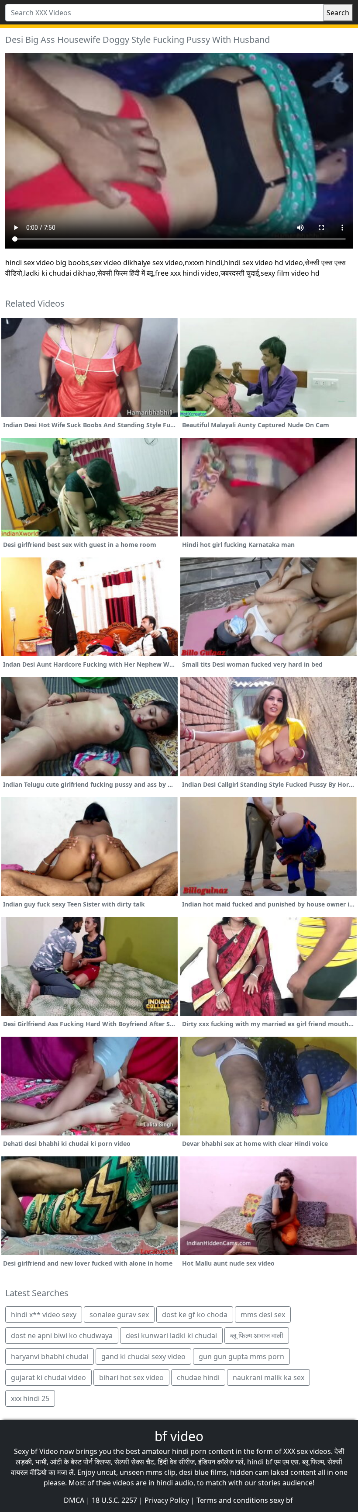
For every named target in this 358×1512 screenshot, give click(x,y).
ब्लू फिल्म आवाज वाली (256, 1335)
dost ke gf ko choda (194, 1314)
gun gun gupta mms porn (241, 1356)
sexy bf (281, 1500)
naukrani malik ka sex (268, 1377)
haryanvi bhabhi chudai (49, 1356)
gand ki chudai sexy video (143, 1356)
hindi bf (259, 1462)
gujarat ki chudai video (48, 1377)
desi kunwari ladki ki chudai (171, 1335)
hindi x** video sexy (43, 1314)
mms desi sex (263, 1314)
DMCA (74, 1500)
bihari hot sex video (131, 1377)
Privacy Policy (167, 1500)
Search (338, 12)
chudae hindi (198, 1377)
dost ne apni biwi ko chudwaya (62, 1335)
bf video (179, 1436)
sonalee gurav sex (119, 1314)
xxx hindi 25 (30, 1398)
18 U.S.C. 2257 (114, 1500)
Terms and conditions (232, 1500)
